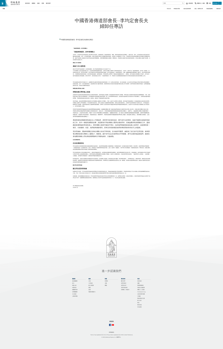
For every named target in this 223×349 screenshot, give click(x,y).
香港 (4, 8)
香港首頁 (169, 8)
